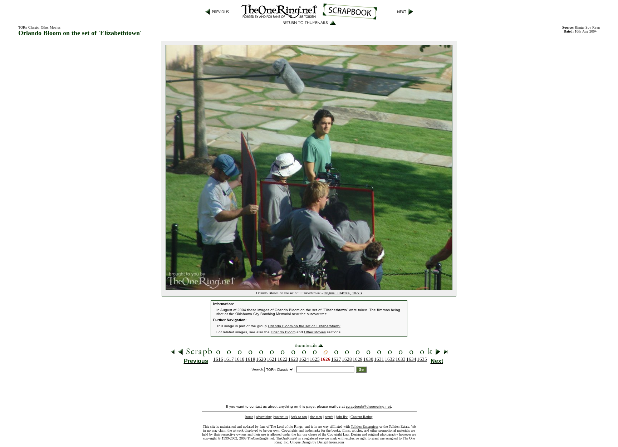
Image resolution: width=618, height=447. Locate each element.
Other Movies (50, 27)
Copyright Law (338, 434)
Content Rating (361, 417)
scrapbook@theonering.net (368, 406)
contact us (281, 417)
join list (342, 417)
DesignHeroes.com (330, 442)
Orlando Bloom (283, 332)
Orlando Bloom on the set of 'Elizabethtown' (304, 326)
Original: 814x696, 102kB (343, 293)
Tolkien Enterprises (364, 426)
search (329, 417)
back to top (299, 417)
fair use (302, 434)
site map (316, 417)
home (249, 417)
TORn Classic (28, 27)
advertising (264, 417)
